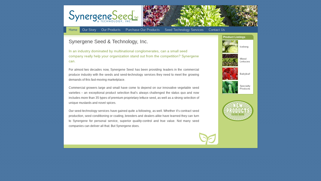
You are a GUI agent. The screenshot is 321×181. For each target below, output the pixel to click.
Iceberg (244, 46)
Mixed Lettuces (245, 60)
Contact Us (217, 30)
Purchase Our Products (143, 30)
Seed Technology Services (184, 30)
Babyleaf (245, 73)
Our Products (111, 30)
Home (73, 30)
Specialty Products (245, 87)
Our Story (89, 30)
